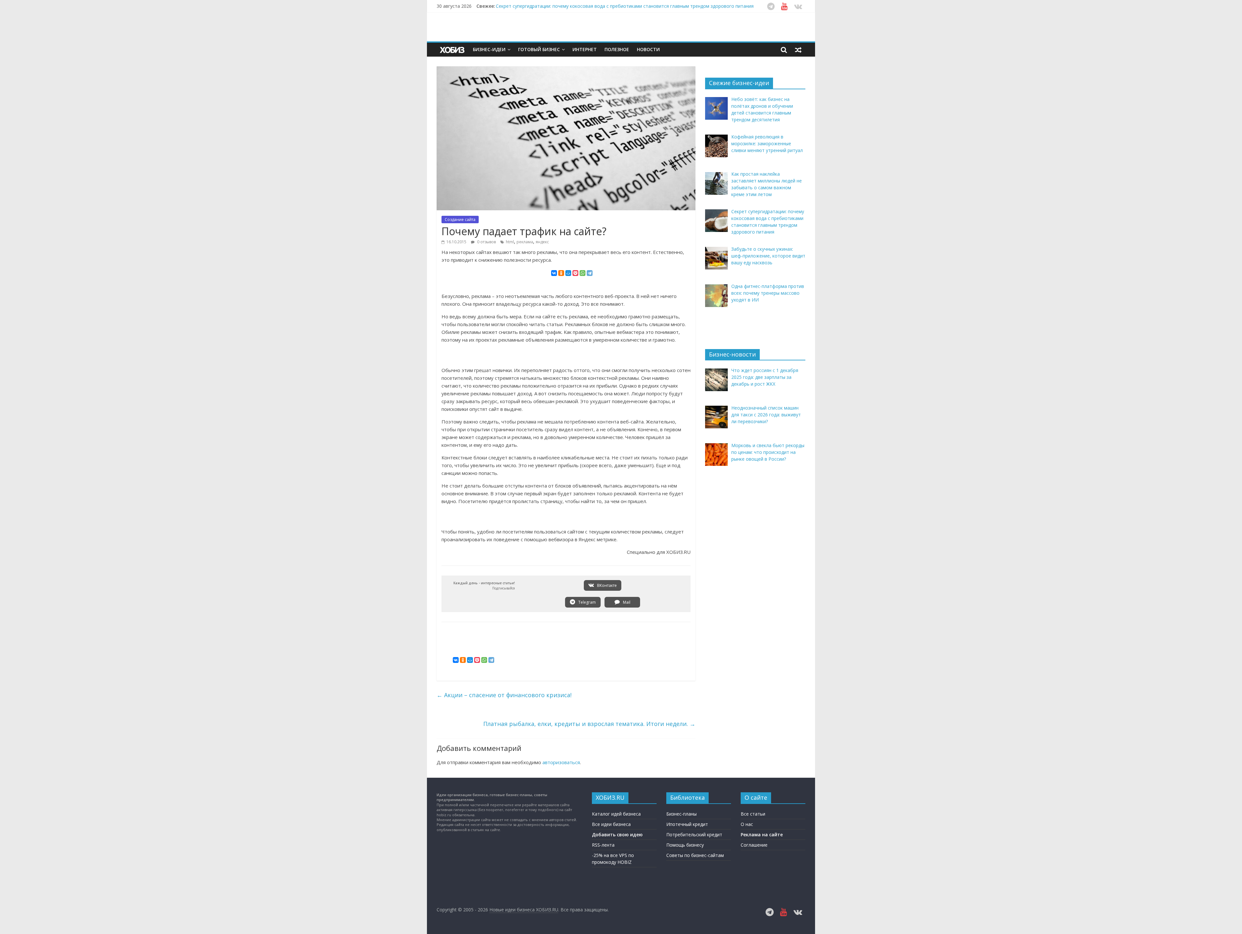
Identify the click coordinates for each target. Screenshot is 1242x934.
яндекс (542, 242)
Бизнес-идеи (489, 49)
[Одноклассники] (561, 273)
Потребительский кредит (694, 834)
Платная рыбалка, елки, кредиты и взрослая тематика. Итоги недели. (589, 724)
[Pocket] (575, 273)
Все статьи (753, 814)
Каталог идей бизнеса (616, 814)
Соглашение (754, 845)
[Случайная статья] (798, 49)
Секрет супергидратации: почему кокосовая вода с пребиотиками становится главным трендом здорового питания (625, 6)
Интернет (584, 49)
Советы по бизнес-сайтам (695, 855)
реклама (525, 242)
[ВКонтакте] (554, 273)
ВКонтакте (606, 585)
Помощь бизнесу (685, 845)
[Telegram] (590, 273)
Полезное (617, 49)
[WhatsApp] (582, 273)
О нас (747, 824)
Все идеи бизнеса (611, 824)
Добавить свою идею (617, 834)
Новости (648, 49)
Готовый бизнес (539, 49)
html (510, 242)
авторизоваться (561, 762)
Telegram (586, 602)
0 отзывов (486, 242)
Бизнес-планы (681, 814)
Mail (626, 602)
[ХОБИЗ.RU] (453, 50)
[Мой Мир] (568, 273)
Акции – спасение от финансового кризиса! (504, 695)
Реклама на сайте (762, 834)
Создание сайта (460, 219)
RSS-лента (603, 845)
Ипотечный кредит (687, 824)
